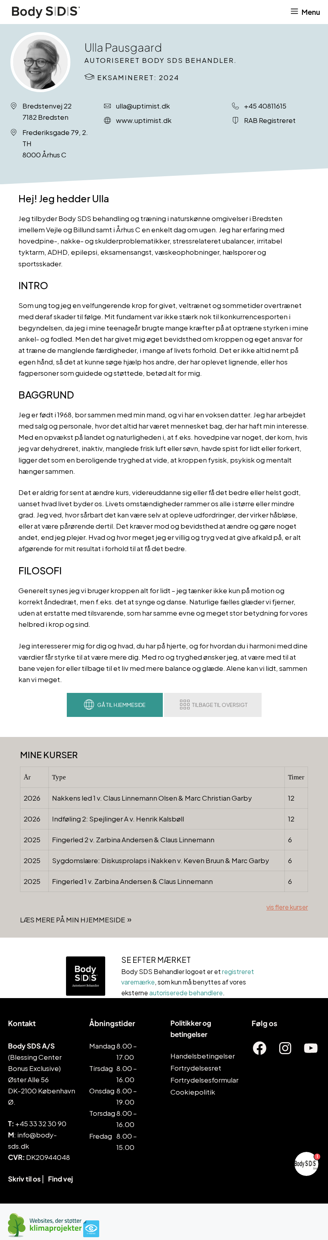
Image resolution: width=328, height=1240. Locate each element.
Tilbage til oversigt (220, 705)
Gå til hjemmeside (121, 705)
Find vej (60, 1178)
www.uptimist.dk (144, 120)
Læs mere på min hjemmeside (72, 919)
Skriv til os (24, 1178)
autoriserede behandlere (186, 992)
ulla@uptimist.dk (143, 105)
